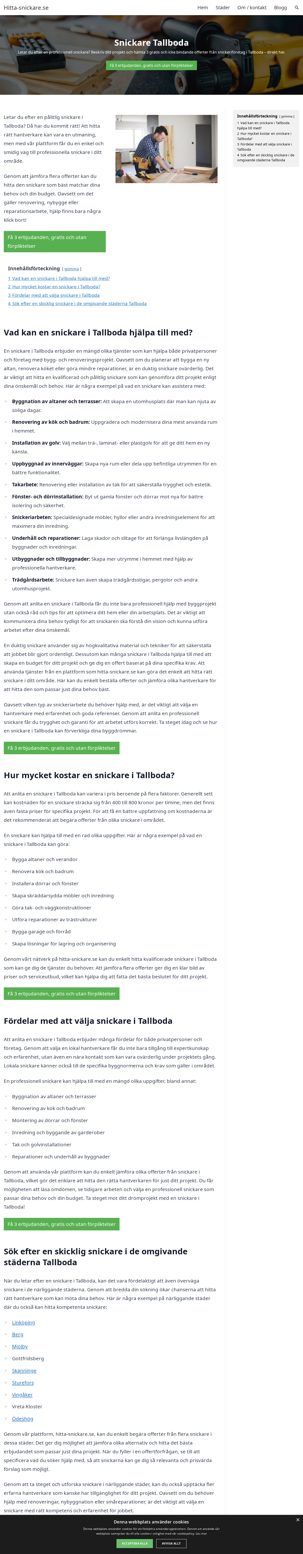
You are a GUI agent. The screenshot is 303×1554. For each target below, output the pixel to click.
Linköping (23, 1322)
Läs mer (201, 1533)
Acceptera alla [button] (134, 1543)
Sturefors (23, 1382)
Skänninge (24, 1370)
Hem (202, 7)
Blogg (280, 7)
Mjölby (20, 1346)
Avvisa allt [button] (171, 1543)
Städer (223, 7)
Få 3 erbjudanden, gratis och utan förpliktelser (151, 65)
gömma (71, 268)
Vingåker (22, 1394)
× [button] (297, 1520)
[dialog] (151, 1534)
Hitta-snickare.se (26, 7)
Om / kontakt (252, 7)
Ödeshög (22, 1418)
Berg (17, 1334)
